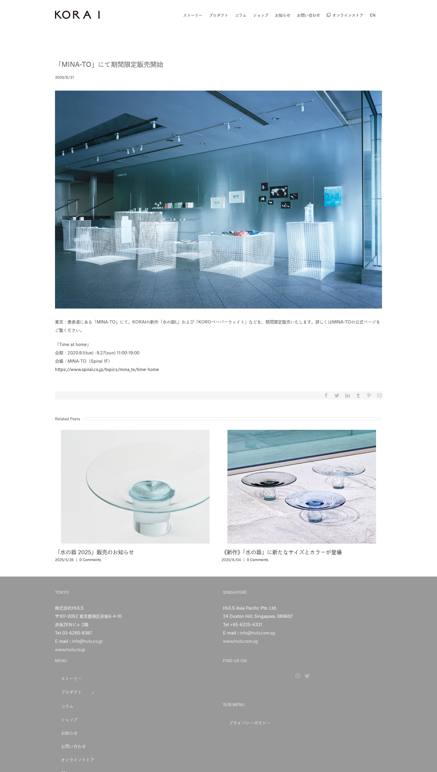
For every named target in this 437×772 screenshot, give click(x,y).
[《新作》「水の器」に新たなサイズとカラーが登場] (301, 486)
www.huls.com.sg (240, 641)
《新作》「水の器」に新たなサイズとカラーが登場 (281, 552)
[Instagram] (297, 675)
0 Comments (90, 559)
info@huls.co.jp (87, 641)
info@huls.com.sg (257, 632)
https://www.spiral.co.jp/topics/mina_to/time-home (107, 369)
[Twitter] (307, 675)
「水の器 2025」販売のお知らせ (94, 552)
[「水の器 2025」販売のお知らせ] (135, 486)
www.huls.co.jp (70, 649)
